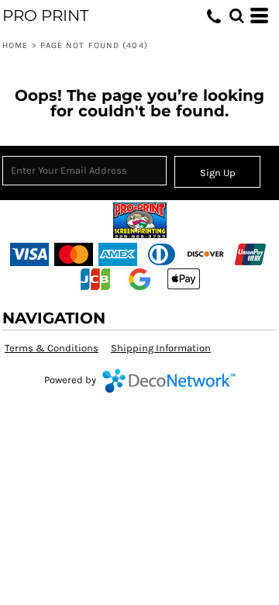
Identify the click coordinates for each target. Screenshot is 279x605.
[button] (236, 15)
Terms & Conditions (51, 348)
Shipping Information (161, 348)
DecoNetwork (169, 380)
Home (15, 45)
